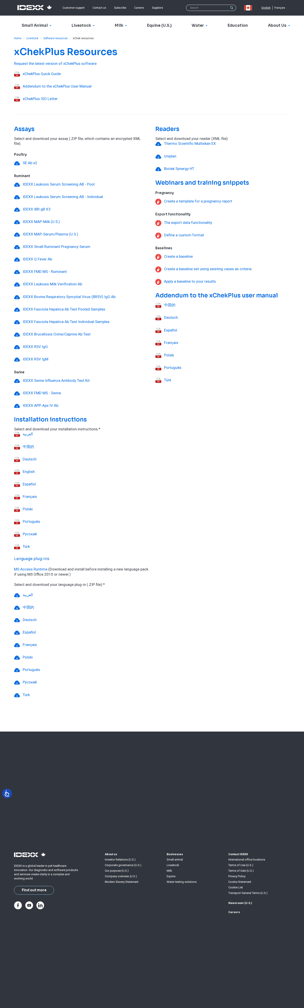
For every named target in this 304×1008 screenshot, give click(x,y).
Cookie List (235, 887)
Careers (139, 7)
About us (111, 854)
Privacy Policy (236, 876)
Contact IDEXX (238, 854)
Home (17, 38)
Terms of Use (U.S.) (240, 865)
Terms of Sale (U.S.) (241, 870)
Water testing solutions (182, 881)
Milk (169, 870)
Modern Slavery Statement (121, 881)
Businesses (175, 854)
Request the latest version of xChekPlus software (55, 63)
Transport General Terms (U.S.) (248, 893)
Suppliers (157, 7)
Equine (171, 876)
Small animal (175, 859)
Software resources (55, 38)
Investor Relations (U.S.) (120, 859)
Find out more (34, 890)
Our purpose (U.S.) (117, 870)
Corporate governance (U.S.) (123, 865)
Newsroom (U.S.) (240, 903)
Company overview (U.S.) (121, 876)
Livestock (32, 38)
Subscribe (120, 7)
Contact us (99, 7)
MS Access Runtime (30, 569)
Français (279, 7)
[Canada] (249, 7)
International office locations (246, 859)
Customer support (74, 7)
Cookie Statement (239, 881)
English (266, 7)
